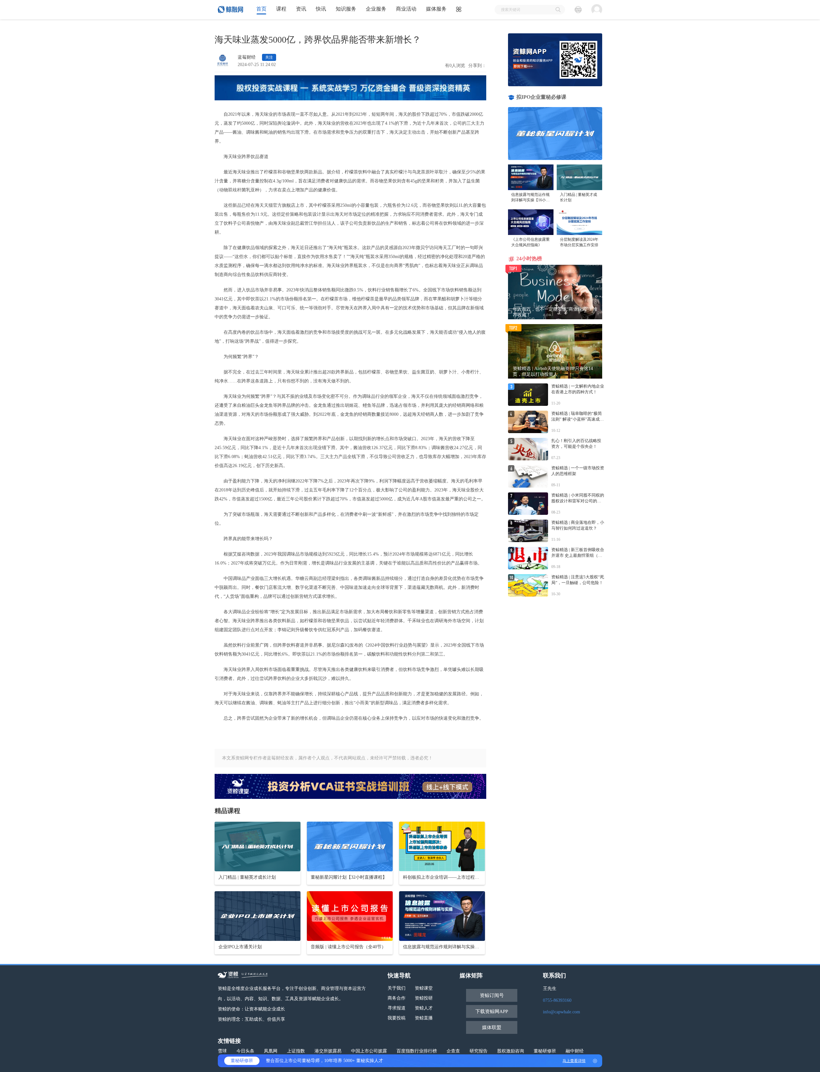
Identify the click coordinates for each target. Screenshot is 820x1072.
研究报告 (479, 1051)
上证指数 (296, 1051)
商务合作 (397, 998)
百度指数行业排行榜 (417, 1051)
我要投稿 (397, 1018)
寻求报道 (397, 1008)
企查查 (453, 1051)
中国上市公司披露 (369, 1051)
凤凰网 (270, 1051)
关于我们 (397, 988)
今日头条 (245, 1051)
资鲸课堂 (424, 988)
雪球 (222, 1051)
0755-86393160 (557, 1000)
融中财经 (575, 1051)
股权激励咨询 (510, 1051)
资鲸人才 (424, 1008)
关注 (269, 57)
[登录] (596, 9)
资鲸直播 (424, 1018)
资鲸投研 (424, 998)
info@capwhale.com (561, 1011)
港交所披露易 (328, 1051)
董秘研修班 (545, 1051)
